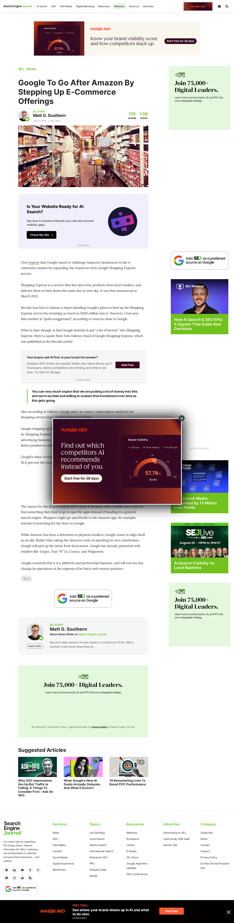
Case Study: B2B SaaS (176, 839)
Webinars (119, 6)
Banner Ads (170, 845)
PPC (92, 863)
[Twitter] (38, 870)
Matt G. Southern (49, 115)
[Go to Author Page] (23, 115)
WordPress (59, 869)
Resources (104, 6)
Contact (205, 845)
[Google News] (6, 870)
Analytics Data (98, 869)
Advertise (148, 6)
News (26, 578)
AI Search (42, 6)
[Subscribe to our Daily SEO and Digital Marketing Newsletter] (219, 6)
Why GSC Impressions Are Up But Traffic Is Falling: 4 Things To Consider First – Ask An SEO (35, 788)
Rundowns (132, 839)
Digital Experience (63, 863)
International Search (101, 851)
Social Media (60, 857)
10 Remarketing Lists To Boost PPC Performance (127, 782)
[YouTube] (22, 870)
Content (57, 851)
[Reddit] (22, 878)
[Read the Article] (37, 767)
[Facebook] (30, 870)
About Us (134, 6)
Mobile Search (98, 845)
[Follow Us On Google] (83, 598)
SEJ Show (132, 857)
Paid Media (66, 6)
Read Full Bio (34, 646)
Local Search (97, 839)
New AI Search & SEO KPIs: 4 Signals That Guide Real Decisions (198, 324)
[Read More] (199, 476)
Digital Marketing (85, 6)
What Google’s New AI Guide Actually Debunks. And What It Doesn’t (82, 784)
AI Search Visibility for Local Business (194, 565)
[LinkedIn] (14, 870)
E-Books (131, 851)
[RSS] (30, 878)
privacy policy (99, 726)
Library (130, 845)
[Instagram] (14, 878)
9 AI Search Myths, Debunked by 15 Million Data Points (195, 503)
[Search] (227, 6)
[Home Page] (18, 6)
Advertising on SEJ (174, 832)
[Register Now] (199, 296)
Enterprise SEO (99, 857)
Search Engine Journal (92, 634)
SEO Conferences (136, 874)
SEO (53, 6)
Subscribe (206, 832)
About (203, 839)
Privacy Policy (208, 857)
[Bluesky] (6, 878)
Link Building (97, 832)
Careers (205, 851)
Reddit (93, 875)
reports (34, 262)
